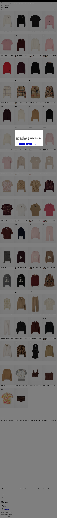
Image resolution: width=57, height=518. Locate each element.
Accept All (21, 144)
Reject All (29, 144)
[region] (29, 138)
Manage (36, 144)
